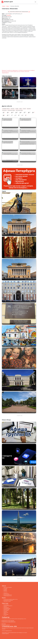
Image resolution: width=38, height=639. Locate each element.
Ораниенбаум (6, 614)
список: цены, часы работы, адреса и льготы (11, 599)
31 (8, 115)
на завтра (5, 589)
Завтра (20, 108)
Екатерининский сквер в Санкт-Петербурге (26, 412)
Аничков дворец (32, 389)
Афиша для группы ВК (31, 442)
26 (21, 112)
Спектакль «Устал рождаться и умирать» (29, 86)
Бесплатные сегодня (11, 110)
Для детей (29, 108)
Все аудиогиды (6, 604)
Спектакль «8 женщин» (31, 161)
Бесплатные (4, 110)
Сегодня (16, 108)
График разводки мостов (8, 595)
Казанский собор (6, 609)
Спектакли (9, 15)
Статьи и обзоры (6, 593)
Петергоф (5, 611)
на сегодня (5, 588)
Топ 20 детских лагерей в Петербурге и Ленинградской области (22, 508)
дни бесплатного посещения (8, 600)
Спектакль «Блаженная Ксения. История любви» (11, 97)
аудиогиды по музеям (7, 601)
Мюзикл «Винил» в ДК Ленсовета (11, 138)
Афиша (7, 6)
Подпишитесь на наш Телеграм (8, 620)
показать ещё (19, 415)
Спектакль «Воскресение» (30, 97)
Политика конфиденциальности (7, 630)
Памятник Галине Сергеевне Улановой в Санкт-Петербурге (23, 212)
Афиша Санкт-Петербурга (8, 587)
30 (4, 115)
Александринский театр (30, 234)
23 (8, 112)
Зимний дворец (6, 607)
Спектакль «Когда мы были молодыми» (12, 160)
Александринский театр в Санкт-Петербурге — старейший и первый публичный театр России (21, 278)
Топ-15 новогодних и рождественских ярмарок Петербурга (23, 552)
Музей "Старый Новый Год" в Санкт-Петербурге (25, 367)
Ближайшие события (6, 108)
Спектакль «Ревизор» (13, 86)
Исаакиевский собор (7, 608)
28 (29, 112)
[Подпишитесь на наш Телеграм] (24, 1)
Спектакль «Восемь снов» (30, 126)
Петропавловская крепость (8, 605)
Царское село (6, 612)
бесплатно (5, 591)
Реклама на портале (6, 625)
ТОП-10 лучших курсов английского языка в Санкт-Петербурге (22, 486)
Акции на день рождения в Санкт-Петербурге (26, 575)
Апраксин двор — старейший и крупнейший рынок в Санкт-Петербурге (20, 345)
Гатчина (5, 615)
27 (25, 112)
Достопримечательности (8, 594)
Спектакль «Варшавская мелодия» (10, 126)
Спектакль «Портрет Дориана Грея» (28, 138)
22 (4, 112)
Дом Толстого (33, 301)
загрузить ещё (19, 101)
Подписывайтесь (4, 632)
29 (33, 112)
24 (12, 112)
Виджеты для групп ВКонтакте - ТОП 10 (27, 464)
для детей (5, 590)
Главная (3, 6)
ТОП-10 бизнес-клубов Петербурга (28, 530)
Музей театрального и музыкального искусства (25, 323)
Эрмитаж (5, 606)
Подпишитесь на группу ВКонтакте (8, 621)
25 (16, 112)
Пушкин (5, 613)
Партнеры (4, 623)
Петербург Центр (8, 1)
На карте (24, 108)
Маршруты (5, 592)
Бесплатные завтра (19, 110)
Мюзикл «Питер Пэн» (31, 149)
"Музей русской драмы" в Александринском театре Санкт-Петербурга (21, 257)
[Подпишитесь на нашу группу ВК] (25, 1)
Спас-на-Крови (6, 610)
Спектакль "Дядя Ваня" (13, 149)
